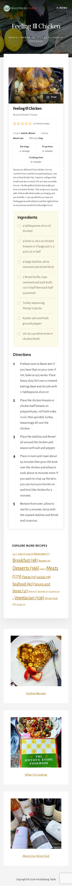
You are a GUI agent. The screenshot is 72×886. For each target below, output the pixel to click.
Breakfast (25, 560)
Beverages (42, 553)
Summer (43, 591)
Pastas (29, 577)
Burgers (45, 560)
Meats (13, 37)
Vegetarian (29, 597)
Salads (44, 577)
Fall (43, 569)
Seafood (23, 584)
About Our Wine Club (36, 856)
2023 (30, 554)
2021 (14, 554)
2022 (22, 554)
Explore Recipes (36, 693)
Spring (32, 591)
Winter (20, 604)
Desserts (25, 568)
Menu (63, 8)
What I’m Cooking (36, 774)
